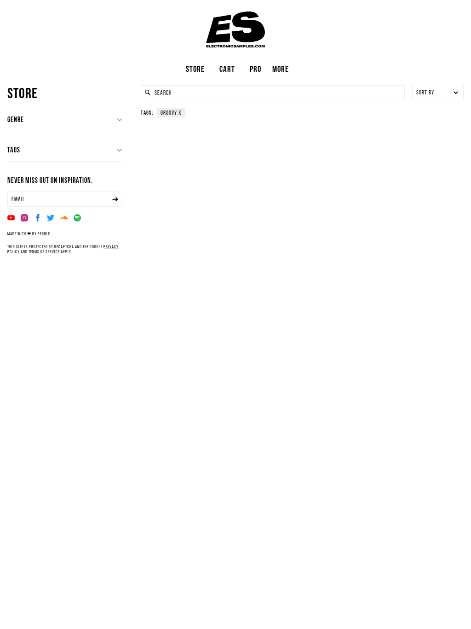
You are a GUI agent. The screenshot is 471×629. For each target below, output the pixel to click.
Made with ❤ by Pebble (28, 233)
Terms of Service (44, 251)
